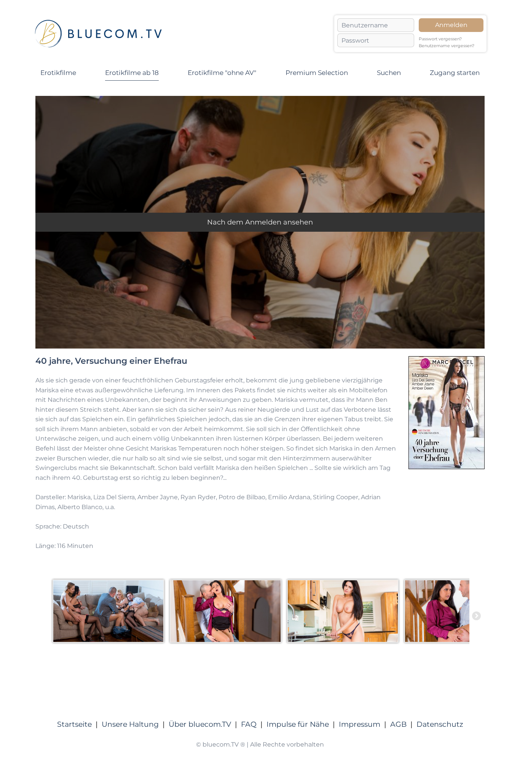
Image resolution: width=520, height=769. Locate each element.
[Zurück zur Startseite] (98, 34)
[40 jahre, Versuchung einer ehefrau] (111, 611)
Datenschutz (439, 724)
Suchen (389, 72)
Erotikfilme (58, 72)
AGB (398, 724)
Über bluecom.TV (200, 724)
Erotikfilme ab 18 (132, 72)
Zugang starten (455, 72)
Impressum (359, 724)
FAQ (249, 724)
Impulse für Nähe (297, 724)
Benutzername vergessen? (446, 45)
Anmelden (451, 25)
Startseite (74, 724)
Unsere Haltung (130, 724)
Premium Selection (317, 72)
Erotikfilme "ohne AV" (222, 72)
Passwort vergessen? (440, 39)
